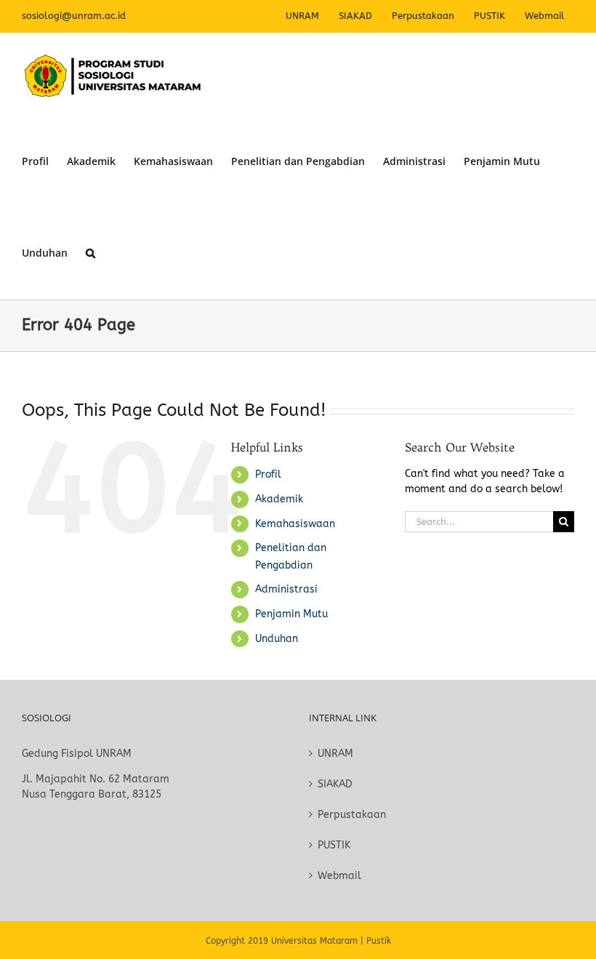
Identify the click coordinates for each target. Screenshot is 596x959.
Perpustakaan (352, 814)
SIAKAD (335, 784)
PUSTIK (334, 845)
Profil (268, 474)
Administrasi (286, 589)
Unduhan (276, 639)
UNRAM (335, 753)
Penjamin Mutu (291, 614)
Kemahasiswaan (295, 524)
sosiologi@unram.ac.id (74, 15)
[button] (90, 253)
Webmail (339, 876)
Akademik (279, 499)
